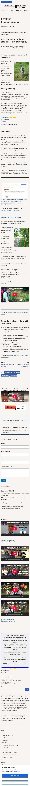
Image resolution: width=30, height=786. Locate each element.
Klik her (3, 124)
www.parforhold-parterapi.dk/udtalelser (10, 210)
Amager (7, 698)
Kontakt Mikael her (7, 2)
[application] (15, 528)
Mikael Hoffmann (6, 25)
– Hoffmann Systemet (7, 737)
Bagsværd (11, 698)
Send (3, 480)
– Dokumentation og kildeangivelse (10, 754)
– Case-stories (5, 747)
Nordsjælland (4, 708)
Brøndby (26, 698)
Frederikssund (18, 702)
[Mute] (24, 535)
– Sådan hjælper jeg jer (7, 735)
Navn (3, 443)
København (12, 707)
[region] (15, 775)
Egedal (26, 700)
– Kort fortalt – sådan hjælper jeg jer (10, 745)
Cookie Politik (17, 771)
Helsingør (3, 705)
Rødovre (20, 708)
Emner (26, 10)
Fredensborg (4, 702)
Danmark (3, 696)
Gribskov (18, 703)
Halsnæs (22, 703)
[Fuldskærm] (27, 535)
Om (2, 764)
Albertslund (25, 696)
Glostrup (13, 703)
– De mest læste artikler (7, 757)
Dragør (22, 700)
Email (3, 459)
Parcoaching (4, 742)
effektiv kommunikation (22, 163)
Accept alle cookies (15, 775)
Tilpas (15, 779)
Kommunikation (5, 375)
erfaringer (12, 199)
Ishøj (7, 707)
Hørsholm (3, 707)
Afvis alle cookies (15, 782)
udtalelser (19, 199)
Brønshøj (3, 700)
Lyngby (17, 707)
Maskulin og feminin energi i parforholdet (10, 508)
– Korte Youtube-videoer (7, 750)
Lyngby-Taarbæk (23, 707)
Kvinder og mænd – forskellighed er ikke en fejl (12, 506)
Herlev (7, 705)
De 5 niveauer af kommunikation (12, 372)
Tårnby (24, 708)
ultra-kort (11, 663)
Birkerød (21, 698)
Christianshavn (17, 700)
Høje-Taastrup (22, 705)
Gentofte (3, 703)
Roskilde (10, 708)
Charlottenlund (9, 700)
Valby (2, 710)
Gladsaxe (8, 703)
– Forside (4, 733)
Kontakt (23, 12)
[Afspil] (3, 535)
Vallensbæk (7, 710)
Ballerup (17, 698)
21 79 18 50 (5, 11)
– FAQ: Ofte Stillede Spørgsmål (9, 752)
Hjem (2, 730)
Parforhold (14, 375)
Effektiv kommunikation (11, 217)
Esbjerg (15, 710)
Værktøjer (12, 12)
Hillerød (11, 705)
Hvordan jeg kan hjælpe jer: (8, 466)
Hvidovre (16, 705)
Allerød (2, 698)
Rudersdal (15, 708)
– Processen (5, 740)
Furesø (24, 702)
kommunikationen (8, 227)
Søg (2, 686)
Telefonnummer (5, 451)
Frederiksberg (11, 702)
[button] (15, 119)
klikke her (3, 283)
